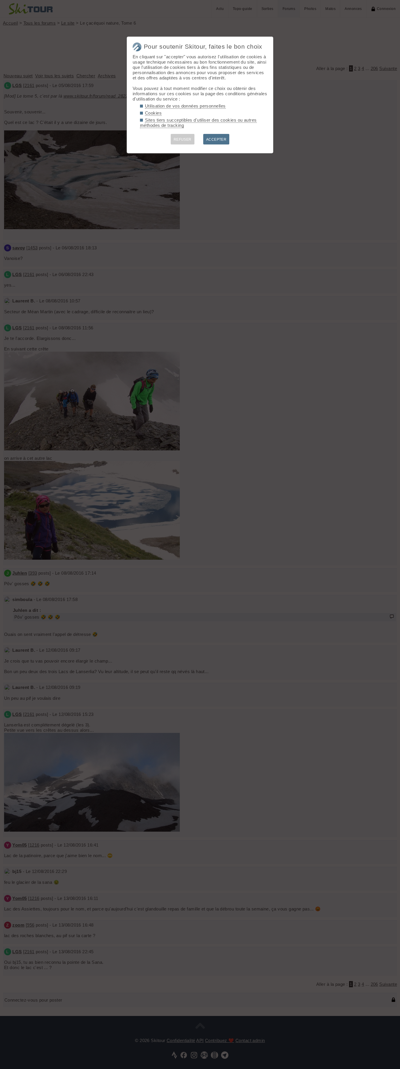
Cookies (153, 112)
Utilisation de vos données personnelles (185, 105)
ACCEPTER (216, 139)
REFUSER (183, 139)
